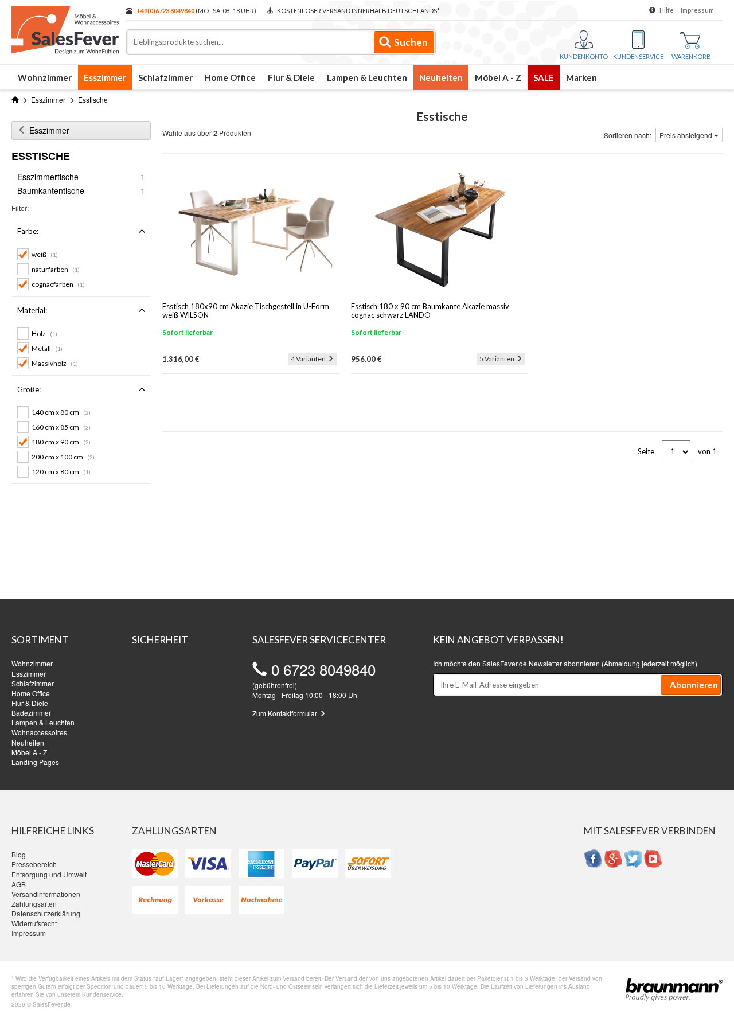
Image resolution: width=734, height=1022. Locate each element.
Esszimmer (105, 77)
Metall (47, 348)
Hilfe (666, 10)
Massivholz (55, 363)
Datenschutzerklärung (45, 913)
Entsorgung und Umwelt (49, 874)
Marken (581, 77)
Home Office (230, 77)
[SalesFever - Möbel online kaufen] (63, 27)
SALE (543, 77)
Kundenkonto (584, 56)
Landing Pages (35, 762)
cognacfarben (58, 284)
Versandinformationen (45, 894)
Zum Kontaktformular (285, 713)
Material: (32, 310)
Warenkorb (691, 56)
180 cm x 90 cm (61, 442)
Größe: (29, 389)
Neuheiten (441, 77)
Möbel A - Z (498, 77)
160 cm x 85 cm (61, 427)
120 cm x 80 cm (61, 471)
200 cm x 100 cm (63, 457)
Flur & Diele (291, 77)
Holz (44, 333)
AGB (18, 884)
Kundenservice (638, 56)
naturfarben (56, 269)
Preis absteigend (686, 135)
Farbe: (27, 231)
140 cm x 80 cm (61, 412)
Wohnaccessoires (39, 732)
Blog (18, 854)
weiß (45, 254)
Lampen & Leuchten (367, 77)
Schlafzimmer (165, 77)
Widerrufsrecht (34, 923)
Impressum (697, 10)
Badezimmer (31, 712)
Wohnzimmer (45, 77)
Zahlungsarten (34, 903)
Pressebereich (34, 864)
